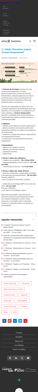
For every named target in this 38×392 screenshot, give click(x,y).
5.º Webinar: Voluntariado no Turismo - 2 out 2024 (19, 249)
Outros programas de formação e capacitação (15, 275)
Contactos (19, 333)
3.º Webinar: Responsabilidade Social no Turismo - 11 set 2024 (18, 260)
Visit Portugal (5, 7)
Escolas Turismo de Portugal (6, 23)
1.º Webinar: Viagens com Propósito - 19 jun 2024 (19, 270)
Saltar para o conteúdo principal (9, 2)
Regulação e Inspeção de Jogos (6, 32)
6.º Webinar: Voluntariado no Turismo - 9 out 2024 (19, 244)
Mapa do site (19, 341)
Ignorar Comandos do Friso (8, 1)
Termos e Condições (19, 349)
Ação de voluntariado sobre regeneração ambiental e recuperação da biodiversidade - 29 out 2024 (19, 237)
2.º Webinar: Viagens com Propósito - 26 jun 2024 (19, 265)
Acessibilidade (19, 345)
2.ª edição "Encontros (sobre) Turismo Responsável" (16, 226)
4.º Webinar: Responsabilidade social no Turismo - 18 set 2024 (18, 254)
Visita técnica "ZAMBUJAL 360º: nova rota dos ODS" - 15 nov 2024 (18, 231)
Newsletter (19, 337)
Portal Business (5, 15)
